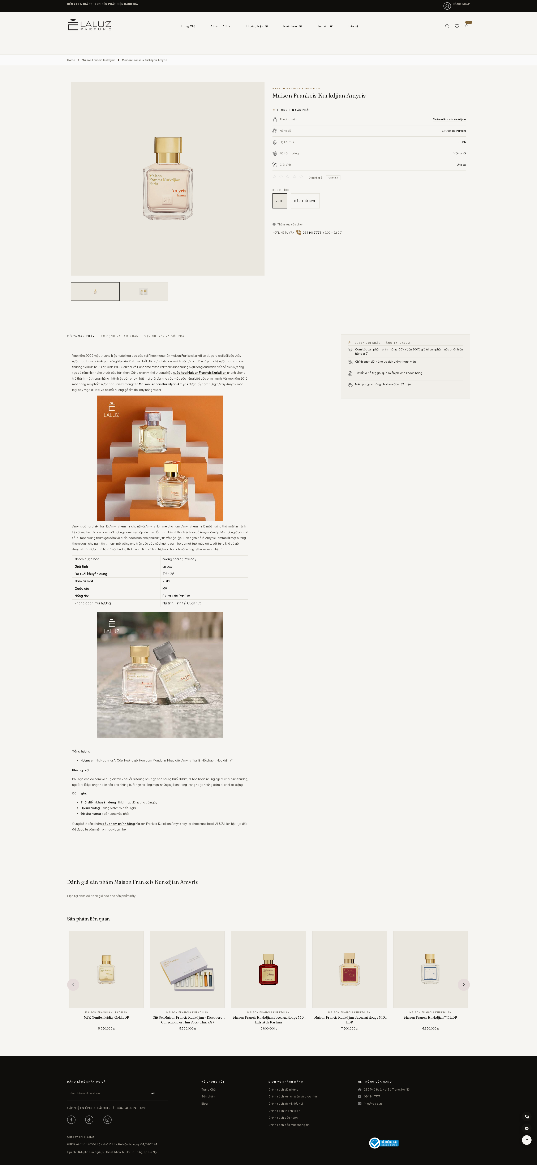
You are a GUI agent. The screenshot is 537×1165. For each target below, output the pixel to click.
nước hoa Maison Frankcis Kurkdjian (200, 373)
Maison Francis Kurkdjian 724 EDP (430, 1017)
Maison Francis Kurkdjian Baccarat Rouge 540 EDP (349, 1019)
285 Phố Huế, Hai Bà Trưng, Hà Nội (387, 1089)
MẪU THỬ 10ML (305, 201)
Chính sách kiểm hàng (283, 1089)
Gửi (154, 1093)
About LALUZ (221, 26)
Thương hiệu (254, 26)
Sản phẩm (208, 1096)
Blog (204, 1103)
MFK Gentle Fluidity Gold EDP (106, 1017)
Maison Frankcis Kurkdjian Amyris (144, 60)
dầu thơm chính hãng (118, 824)
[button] (73, 985)
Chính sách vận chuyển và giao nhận (293, 1096)
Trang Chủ (188, 26)
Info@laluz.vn (373, 1103)
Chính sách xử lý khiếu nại (285, 1103)
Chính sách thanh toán (284, 1110)
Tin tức (322, 26)
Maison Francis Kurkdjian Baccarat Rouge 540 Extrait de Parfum (268, 1019)
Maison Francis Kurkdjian (98, 60)
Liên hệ (353, 26)
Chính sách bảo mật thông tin (289, 1124)
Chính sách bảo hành (283, 1117)
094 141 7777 (372, 1096)
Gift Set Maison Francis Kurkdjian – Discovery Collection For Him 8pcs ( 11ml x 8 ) (187, 1019)
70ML (280, 201)
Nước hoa (290, 26)
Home (71, 60)
